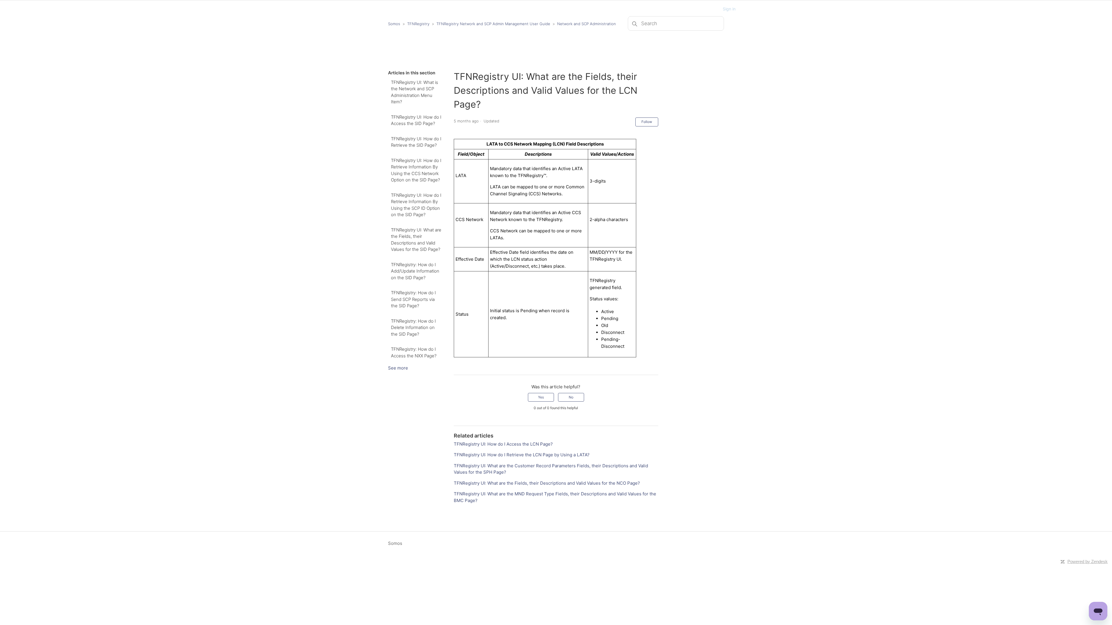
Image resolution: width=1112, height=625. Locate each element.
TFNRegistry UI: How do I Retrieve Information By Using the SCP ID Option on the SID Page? (416, 205)
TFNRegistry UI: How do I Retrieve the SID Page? (416, 142)
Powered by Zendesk (1087, 561)
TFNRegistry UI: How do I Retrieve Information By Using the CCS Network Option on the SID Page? (416, 170)
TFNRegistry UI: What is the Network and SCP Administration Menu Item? (414, 92)
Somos (394, 23)
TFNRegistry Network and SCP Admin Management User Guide (493, 23)
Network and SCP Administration (586, 23)
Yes (541, 397)
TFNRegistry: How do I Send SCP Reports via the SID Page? (413, 299)
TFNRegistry (419, 23)
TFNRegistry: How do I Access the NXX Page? (413, 352)
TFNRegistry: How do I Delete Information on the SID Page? (413, 327)
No (571, 397)
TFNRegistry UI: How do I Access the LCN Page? (503, 444)
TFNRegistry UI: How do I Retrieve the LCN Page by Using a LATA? (522, 454)
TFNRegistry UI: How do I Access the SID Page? (416, 120)
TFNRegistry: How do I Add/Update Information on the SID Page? (415, 271)
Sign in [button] (729, 8)
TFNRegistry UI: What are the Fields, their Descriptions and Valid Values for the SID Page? (416, 239)
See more (398, 368)
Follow (646, 122)
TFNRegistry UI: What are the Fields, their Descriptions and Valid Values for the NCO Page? (547, 483)
